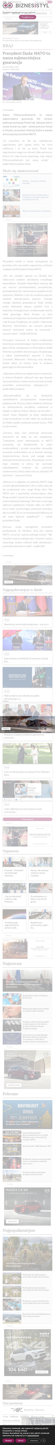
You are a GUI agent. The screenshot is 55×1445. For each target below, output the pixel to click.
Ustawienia (34, 1441)
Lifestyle (41, 13)
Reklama (14, 1416)
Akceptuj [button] (8, 1441)
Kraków (13, 1258)
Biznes (16, 13)
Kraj (5, 13)
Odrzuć (20, 1441)
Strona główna (7, 38)
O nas (5, 1416)
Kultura (13, 1117)
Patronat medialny (11, 1420)
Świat (27, 13)
